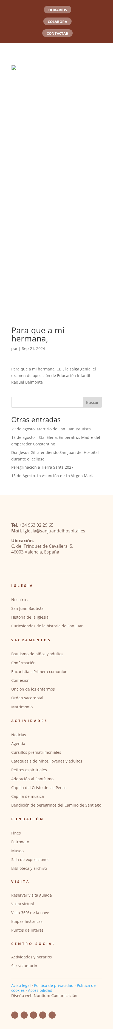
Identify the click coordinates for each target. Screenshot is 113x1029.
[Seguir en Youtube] (24, 1015)
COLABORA (57, 21)
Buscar (92, 402)
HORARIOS (57, 9)
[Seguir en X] (52, 1015)
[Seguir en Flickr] (33, 1015)
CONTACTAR (57, 33)
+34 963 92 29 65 (36, 525)
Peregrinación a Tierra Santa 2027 (42, 467)
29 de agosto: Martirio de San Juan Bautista (51, 428)
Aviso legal (21, 985)
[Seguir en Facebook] (14, 1015)
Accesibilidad (40, 990)
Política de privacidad (54, 985)
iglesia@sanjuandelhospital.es (54, 531)
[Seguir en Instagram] (42, 1015)
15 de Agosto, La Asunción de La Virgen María (53, 475)
